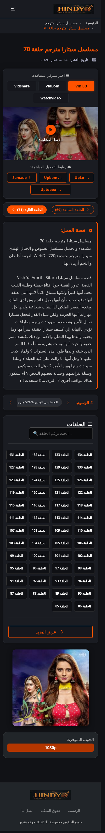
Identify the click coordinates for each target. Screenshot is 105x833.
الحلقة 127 (16, 467)
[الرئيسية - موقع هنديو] (74, 9)
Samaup (20, 177)
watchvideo (51, 98)
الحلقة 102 (84, 555)
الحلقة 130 (84, 467)
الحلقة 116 (39, 505)
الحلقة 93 (61, 581)
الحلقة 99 (16, 555)
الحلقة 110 (84, 530)
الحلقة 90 (84, 593)
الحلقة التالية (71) (29, 209)
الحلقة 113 (62, 517)
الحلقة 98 (84, 568)
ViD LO (81, 86)
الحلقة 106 (84, 543)
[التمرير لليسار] (10, 402)
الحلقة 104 (39, 543)
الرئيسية (74, 810)
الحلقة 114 (84, 517)
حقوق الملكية (51, 810)
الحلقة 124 (39, 480)
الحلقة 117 (62, 505)
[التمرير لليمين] (68, 402)
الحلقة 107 (16, 530)
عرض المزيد (46, 632)
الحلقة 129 (62, 467)
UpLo (80, 177)
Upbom (51, 177)
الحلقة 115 (16, 505)
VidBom (52, 86)
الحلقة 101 (62, 555)
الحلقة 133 (62, 454)
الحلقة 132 (39, 454)
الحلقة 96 (39, 568)
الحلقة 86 (84, 606)
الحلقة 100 (39, 555)
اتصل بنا (27, 810)
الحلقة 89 (61, 593)
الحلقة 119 (16, 492)
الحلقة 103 (16, 543)
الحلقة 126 (84, 480)
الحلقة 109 (62, 530)
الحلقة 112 (39, 517)
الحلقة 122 (84, 492)
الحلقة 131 (16, 454)
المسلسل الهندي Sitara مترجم (36, 402)
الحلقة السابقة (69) (70, 209)
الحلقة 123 (16, 480)
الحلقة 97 (61, 568)
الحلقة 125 (62, 480)
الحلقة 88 (39, 593)
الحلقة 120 (39, 492)
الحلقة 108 (39, 530)
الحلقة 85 (61, 606)
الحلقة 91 (16, 581)
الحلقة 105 (62, 543)
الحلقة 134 (84, 454)
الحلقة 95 (16, 568)
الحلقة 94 (84, 581)
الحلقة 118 (84, 505)
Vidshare (22, 86)
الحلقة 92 (39, 581)
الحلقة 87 (16, 593)
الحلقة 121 (62, 492)
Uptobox (49, 189)
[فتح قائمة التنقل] (13, 9)
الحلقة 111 (16, 517)
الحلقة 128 (39, 467)
